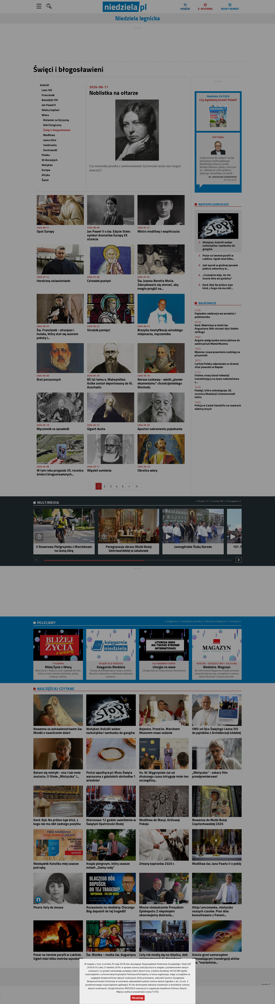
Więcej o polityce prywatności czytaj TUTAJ (137, 991)
